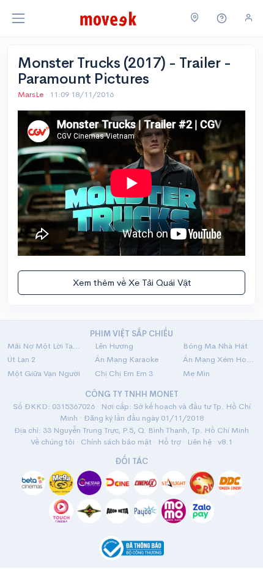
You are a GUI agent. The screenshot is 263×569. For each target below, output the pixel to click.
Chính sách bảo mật (116, 442)
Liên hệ (199, 442)
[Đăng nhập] (248, 18)
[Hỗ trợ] (222, 18)
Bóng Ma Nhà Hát (215, 346)
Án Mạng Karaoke (126, 359)
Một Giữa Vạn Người (43, 373)
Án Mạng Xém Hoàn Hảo (219, 359)
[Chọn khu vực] (194, 18)
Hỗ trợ (169, 442)
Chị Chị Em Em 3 (124, 373)
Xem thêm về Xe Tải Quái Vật (132, 282)
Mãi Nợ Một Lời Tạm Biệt (43, 346)
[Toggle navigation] (18, 18)
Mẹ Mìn (196, 373)
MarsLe (31, 94)
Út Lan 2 (21, 359)
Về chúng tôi (53, 442)
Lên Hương (114, 346)
